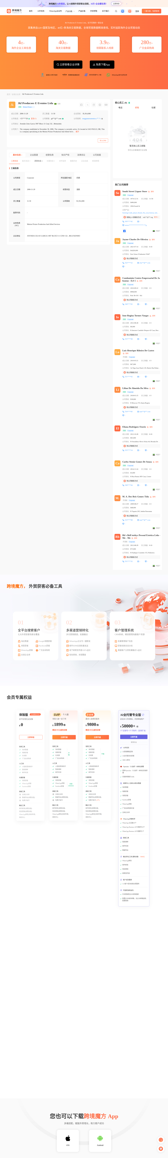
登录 (137, 11)
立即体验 (116, 4)
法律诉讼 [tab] (81, 155)
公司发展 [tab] (97, 155)
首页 (30, 11)
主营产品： (126, 210)
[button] (116, 11)
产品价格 (81, 11)
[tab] (14, 161)
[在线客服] (161, 1140)
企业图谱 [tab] (34, 155)
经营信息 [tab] (50, 155)
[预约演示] (161, 1148)
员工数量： (46, 114)
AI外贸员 (40, 11)
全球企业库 (16, 94)
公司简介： (15, 129)
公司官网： (78, 119)
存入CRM (103, 140)
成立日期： (15, 114)
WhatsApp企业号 (55, 11)
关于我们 (105, 11)
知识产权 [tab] (65, 155)
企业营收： (78, 114)
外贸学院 (93, 11)
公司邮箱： (46, 119)
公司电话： (15, 119)
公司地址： (15, 124)
